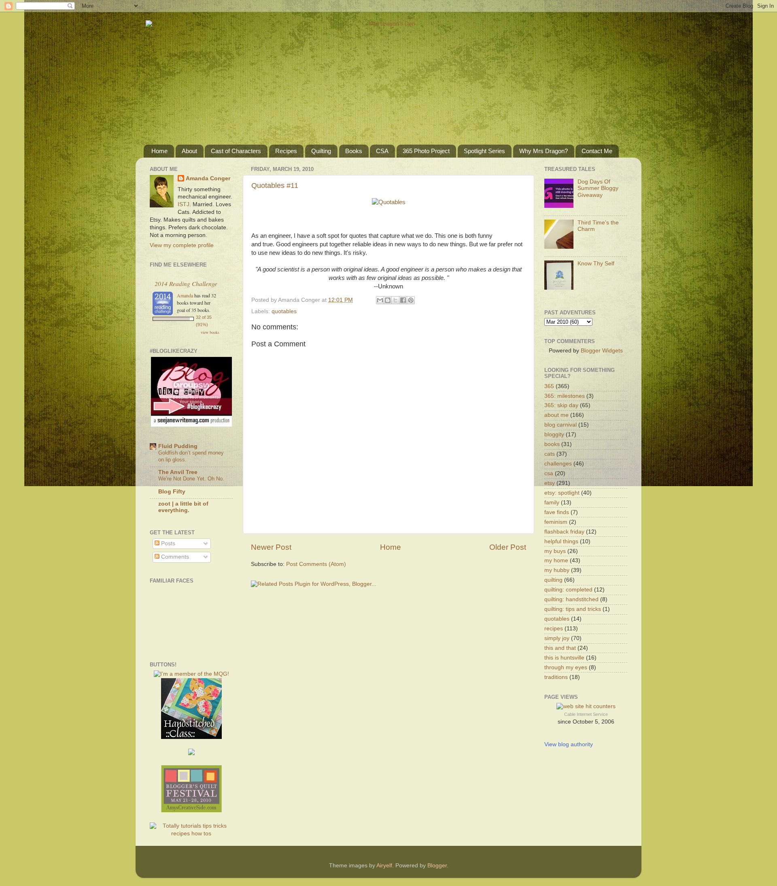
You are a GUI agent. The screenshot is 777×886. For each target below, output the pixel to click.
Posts (167, 543)
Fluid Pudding (177, 446)
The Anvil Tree (177, 472)
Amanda (185, 295)
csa (548, 473)
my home (556, 560)
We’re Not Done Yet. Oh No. (191, 479)
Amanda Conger (208, 178)
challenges (558, 464)
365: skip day (561, 405)
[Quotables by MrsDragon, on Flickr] (388, 202)
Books (353, 150)
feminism (555, 522)
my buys (555, 551)
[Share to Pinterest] (411, 300)
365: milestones (564, 396)
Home (159, 150)
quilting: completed (568, 590)
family (551, 503)
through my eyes (565, 667)
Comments (174, 557)
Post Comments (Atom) (316, 564)
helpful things (561, 541)
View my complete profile (182, 245)
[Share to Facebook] (403, 300)
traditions (556, 677)
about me (556, 415)
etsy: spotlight (562, 493)
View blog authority (568, 744)
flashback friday (564, 532)
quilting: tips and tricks (572, 609)
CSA (382, 150)
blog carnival (560, 425)
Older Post (507, 547)
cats (549, 454)
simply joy (556, 638)
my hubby (556, 570)
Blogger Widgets (602, 351)
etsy (549, 483)
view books (210, 332)
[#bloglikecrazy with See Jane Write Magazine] (191, 425)
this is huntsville (564, 658)
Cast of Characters (236, 150)
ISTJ (183, 204)
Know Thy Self (595, 263)
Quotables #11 (274, 185)
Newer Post (271, 547)
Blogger (437, 866)
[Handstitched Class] (191, 737)
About (189, 150)
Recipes (286, 150)
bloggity (554, 434)
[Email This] (380, 300)
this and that (560, 648)
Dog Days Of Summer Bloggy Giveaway (597, 188)
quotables (284, 311)
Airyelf (384, 866)
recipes (553, 629)
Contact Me (597, 150)
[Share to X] (395, 300)
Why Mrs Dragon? (543, 150)
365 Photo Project (426, 150)
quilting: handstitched (571, 599)
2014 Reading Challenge (186, 283)
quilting (553, 580)
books (552, 444)
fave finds (556, 512)
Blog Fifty (171, 492)
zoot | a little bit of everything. (183, 507)
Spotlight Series (484, 150)
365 (549, 386)
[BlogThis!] (388, 300)
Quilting (321, 150)
